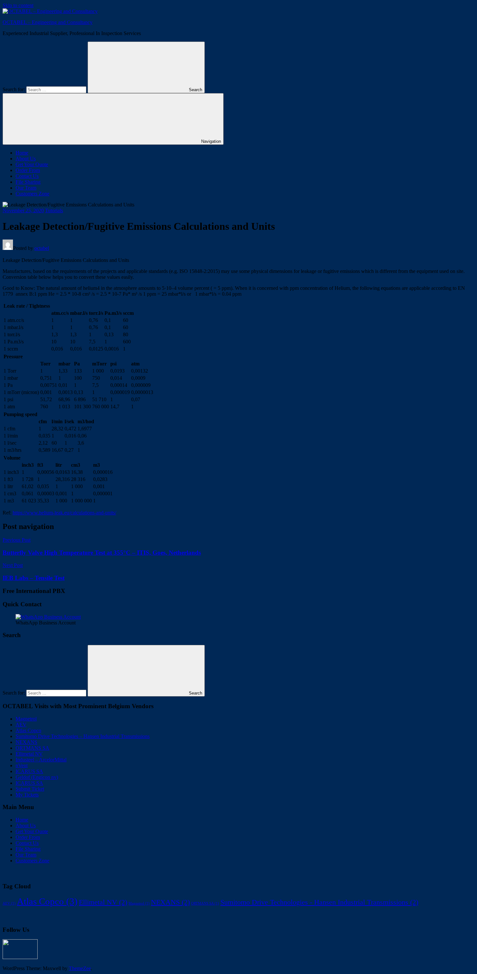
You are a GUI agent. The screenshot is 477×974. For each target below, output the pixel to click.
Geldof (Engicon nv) (37, 777)
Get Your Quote (32, 164)
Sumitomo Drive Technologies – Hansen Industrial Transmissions (83, 736)
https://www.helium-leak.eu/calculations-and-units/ (64, 512)
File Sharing (28, 182)
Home (22, 152)
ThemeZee (80, 968)
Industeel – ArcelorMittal (41, 759)
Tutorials (54, 210)
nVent (22, 765)
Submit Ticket (30, 789)
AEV (21, 724)
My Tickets (27, 794)
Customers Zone (32, 193)
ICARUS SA (29, 771)
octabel (41, 248)
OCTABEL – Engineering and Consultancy (47, 22)
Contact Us (27, 176)
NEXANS (26, 742)
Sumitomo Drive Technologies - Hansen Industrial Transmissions (319, 902)
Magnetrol (26, 718)
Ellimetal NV (29, 754)
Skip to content (18, 5)
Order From (28, 170)
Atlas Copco (28, 730)
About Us (26, 158)
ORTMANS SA (32, 748)
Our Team (26, 188)
